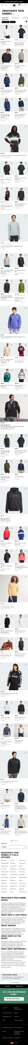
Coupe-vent (4, 889)
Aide (3, 1020)
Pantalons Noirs (12, 863)
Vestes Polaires (23, 877)
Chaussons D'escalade (22, 875)
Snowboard (4, 883)
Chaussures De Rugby (23, 860)
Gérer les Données (18, 1027)
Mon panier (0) (19, 986)
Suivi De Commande (6, 1012)
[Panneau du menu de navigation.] (2, 5)
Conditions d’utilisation (7, 1037)
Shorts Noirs (22, 886)
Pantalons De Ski (13, 886)
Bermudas (3, 891)
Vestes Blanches (21, 880)
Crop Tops (3, 869)
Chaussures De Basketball (23, 883)
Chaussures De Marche (23, 869)
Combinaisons (4, 863)
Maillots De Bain (4, 880)
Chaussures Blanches (13, 877)
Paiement (16, 1016)
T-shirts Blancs (12, 860)
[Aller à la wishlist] (5, 5)
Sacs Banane (4, 866)
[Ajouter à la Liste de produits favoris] (11, 27)
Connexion (7, 986)
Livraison (4, 1007)
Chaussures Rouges (13, 889)
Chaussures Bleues (13, 866)
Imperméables (14, 874)
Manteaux (3, 860)
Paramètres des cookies (7, 1027)
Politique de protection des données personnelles (19, 1033)
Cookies (4, 1031)
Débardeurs (4, 874)
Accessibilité (17, 1037)
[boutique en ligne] (14, 5)
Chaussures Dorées (13, 869)
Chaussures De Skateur (23, 863)
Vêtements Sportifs (12, 880)
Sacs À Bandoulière (13, 892)
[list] (14, 18)
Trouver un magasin (18, 1020)
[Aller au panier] (25, 5)
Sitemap (16, 1012)
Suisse (16, 1043)
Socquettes (13, 871)
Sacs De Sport (4, 877)
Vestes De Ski (13, 883)
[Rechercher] (22, 5)
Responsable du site (6, 1016)
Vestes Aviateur (5, 871)
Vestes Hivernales (21, 866)
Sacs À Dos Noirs (22, 872)
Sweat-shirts (4, 886)
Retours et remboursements (18, 1008)
